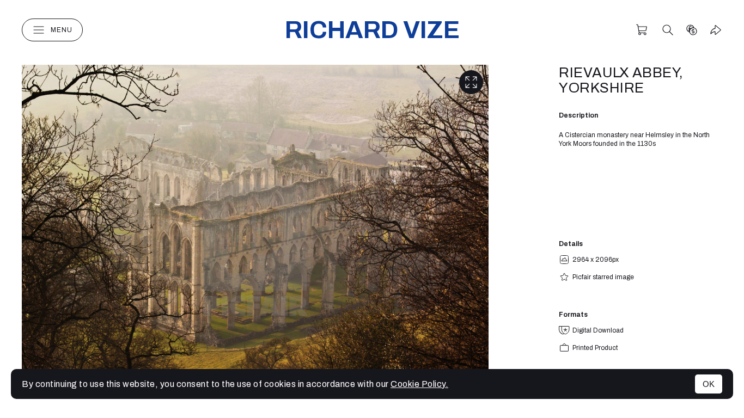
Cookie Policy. (419, 384)
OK (709, 384)
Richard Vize (372, 29)
